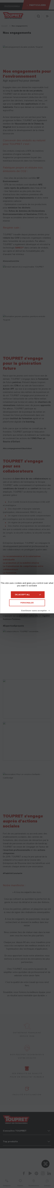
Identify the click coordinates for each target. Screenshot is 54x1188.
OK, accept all (22, 595)
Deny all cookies (35, 610)
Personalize (27, 603)
